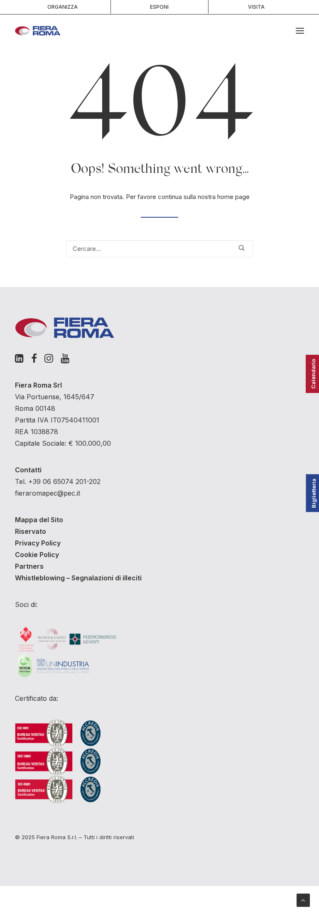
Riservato (30, 531)
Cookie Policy (37, 554)
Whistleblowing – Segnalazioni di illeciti (78, 578)
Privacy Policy (38, 543)
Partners (29, 566)
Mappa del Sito (39, 520)
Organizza (62, 7)
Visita (256, 7)
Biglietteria (313, 493)
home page (233, 197)
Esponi (159, 7)
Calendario (313, 374)
